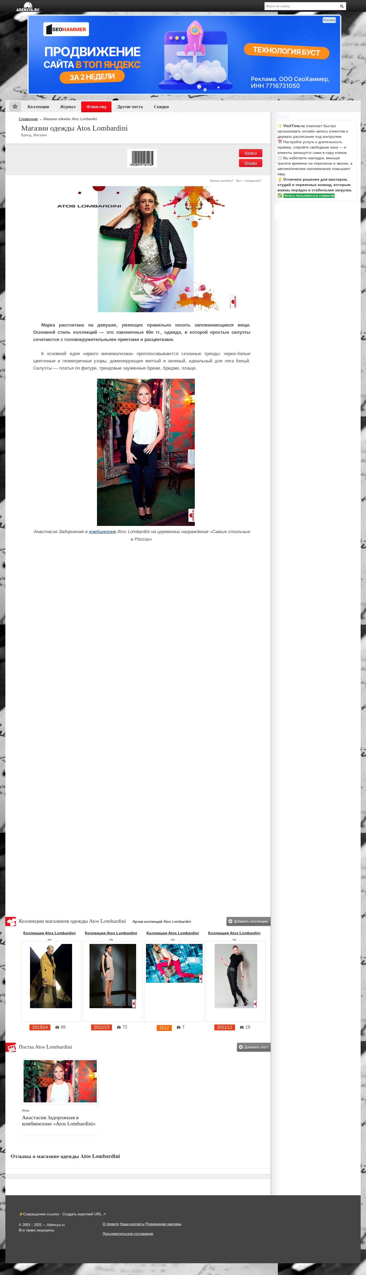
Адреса (251, 153)
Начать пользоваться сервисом (308, 196)
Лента (15, 107)
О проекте (111, 1224)
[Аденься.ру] (27, 6)
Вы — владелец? (248, 180)
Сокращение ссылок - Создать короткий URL (62, 1214)
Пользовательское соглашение (128, 1234)
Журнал (68, 106)
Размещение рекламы (163, 1224)
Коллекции (38, 106)
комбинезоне (102, 531)
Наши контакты (132, 1224)
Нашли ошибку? (222, 180)
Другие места (130, 106)
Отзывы (250, 163)
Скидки (161, 106)
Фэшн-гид (96, 106)
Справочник (28, 119)
